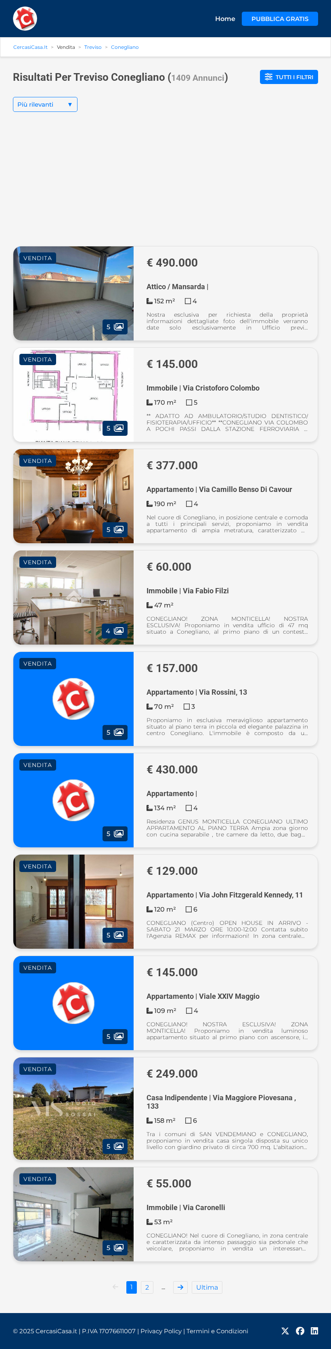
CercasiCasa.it (30, 47)
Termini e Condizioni (217, 1331)
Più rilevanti (45, 104)
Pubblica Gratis (279, 19)
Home (225, 19)
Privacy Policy (162, 1331)
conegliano (125, 47)
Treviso (93, 47)
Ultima (207, 1287)
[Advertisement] (165, 185)
